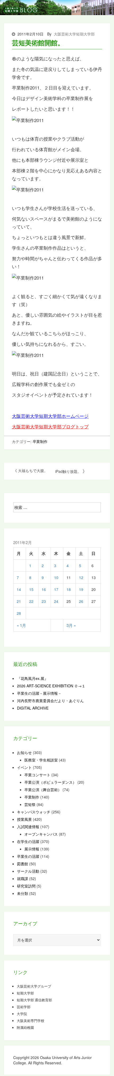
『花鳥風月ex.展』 (32, 678)
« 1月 (21, 625)
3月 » (71, 625)
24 (56, 601)
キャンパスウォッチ (33, 811)
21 (19, 601)
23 (44, 601)
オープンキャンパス (41, 834)
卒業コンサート (37, 774)
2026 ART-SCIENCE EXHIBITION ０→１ (51, 685)
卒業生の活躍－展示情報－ (39, 693)
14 (19, 589)
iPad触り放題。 (68, 471)
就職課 (22, 878)
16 (44, 589)
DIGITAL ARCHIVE (33, 708)
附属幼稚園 (25, 1027)
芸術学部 (23, 1007)
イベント (24, 767)
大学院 (22, 1013)
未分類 (22, 893)
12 (81, 577)
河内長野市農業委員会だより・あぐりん (50, 700)
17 (56, 589)
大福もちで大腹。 (33, 470)
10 (56, 577)
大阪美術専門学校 (30, 1020)
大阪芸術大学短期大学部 (74, 34)
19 (81, 589)
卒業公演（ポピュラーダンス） (50, 782)
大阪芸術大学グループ (34, 986)
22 (31, 601)
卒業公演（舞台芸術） (43, 789)
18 (69, 589)
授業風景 (24, 819)
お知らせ (24, 752)
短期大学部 (25, 993)
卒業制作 (40, 441)
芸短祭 (30, 804)
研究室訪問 (26, 886)
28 (19, 613)
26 (81, 601)
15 (31, 589)
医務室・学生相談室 (41, 760)
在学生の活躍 (28, 841)
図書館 (22, 863)
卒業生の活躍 (28, 856)
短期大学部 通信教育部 (34, 1000)
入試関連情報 (28, 826)
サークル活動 (28, 871)
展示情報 (31, 848)
